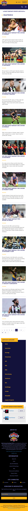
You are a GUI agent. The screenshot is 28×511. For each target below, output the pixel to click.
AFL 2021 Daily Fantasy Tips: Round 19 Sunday (13, 33)
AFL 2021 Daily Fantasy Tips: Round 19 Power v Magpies (13, 93)
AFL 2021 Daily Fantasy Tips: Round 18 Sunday (13, 126)
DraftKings (7, 387)
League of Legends (9, 400)
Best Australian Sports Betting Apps (14, 451)
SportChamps (12, 417)
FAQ (14, 468)
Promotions (8, 356)
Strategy (7, 352)
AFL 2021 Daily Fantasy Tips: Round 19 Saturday (13, 64)
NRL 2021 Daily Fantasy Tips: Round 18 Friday (11, 219)
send (14, 498)
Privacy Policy (14, 473)
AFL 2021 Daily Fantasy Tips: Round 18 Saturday (13, 156)
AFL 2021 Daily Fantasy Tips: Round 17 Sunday (13, 315)
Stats (14, 461)
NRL (6, 365)
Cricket (7, 391)
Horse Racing (8, 374)
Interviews (7, 348)
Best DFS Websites (14, 463)
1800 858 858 (10, 507)
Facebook (6, 482)
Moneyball (7, 395)
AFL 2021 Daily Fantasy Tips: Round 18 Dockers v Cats (13, 251)
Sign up (21, 410)
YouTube (23, 482)
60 (2, 332)
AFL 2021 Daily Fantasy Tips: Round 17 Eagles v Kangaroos (13, 283)
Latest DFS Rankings (14, 466)
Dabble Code (14, 453)
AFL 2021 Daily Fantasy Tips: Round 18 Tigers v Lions (13, 189)
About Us (14, 458)
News (6, 344)
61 (5, 332)
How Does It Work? (14, 475)
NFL (6, 382)
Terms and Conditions (14, 471)
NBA (6, 369)
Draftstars (7, 378)
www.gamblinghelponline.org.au (14, 508)
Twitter (14, 482)
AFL (6, 361)
